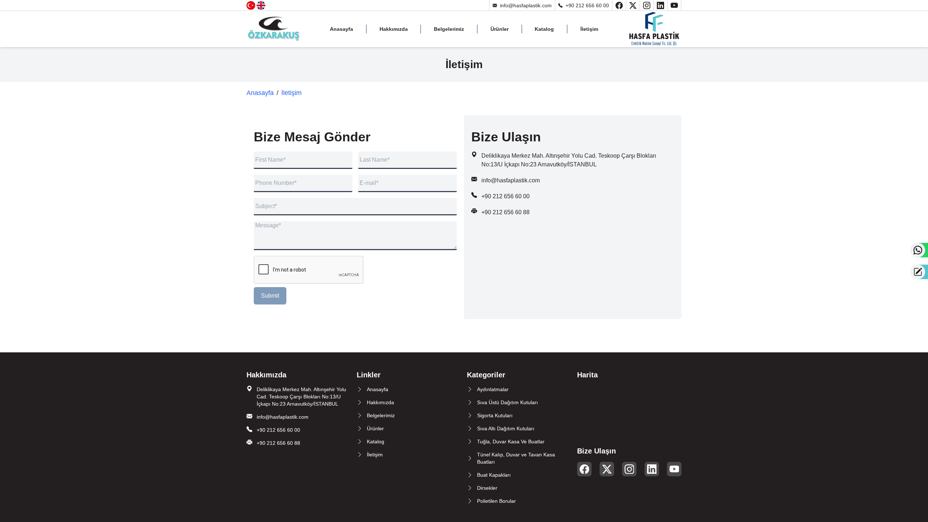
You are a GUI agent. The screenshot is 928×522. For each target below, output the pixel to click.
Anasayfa (341, 29)
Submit (270, 296)
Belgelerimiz (449, 29)
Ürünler (499, 29)
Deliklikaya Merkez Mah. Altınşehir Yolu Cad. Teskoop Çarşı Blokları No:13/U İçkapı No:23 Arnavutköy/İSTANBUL (301, 396)
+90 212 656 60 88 (505, 212)
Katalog (544, 29)
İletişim (589, 29)
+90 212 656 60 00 (587, 5)
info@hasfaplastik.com (526, 5)
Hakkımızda (394, 29)
